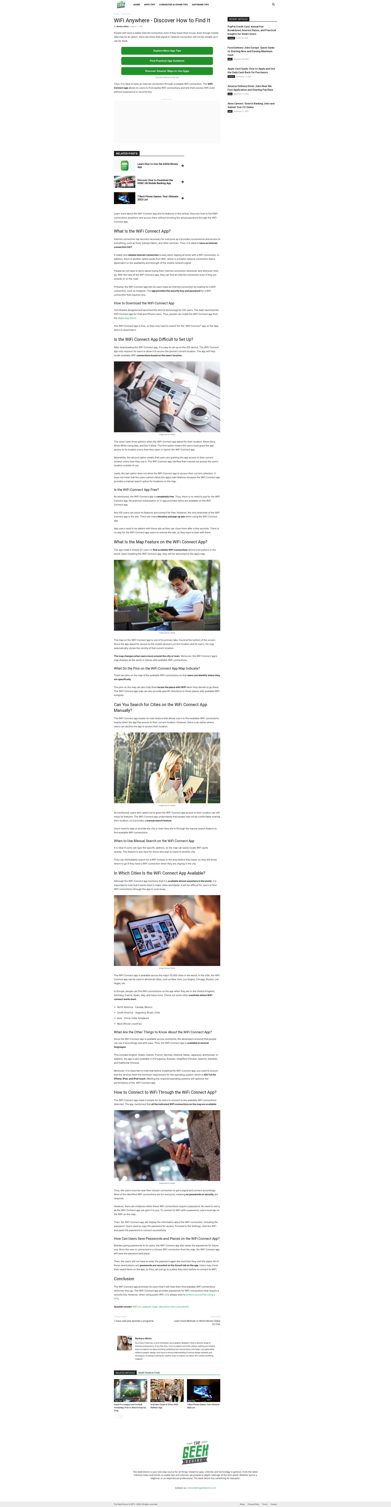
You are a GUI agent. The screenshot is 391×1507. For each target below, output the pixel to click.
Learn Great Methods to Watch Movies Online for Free (197, 1323)
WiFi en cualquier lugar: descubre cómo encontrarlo (161, 1306)
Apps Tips (149, 4)
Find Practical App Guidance (167, 60)
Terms (265, 1504)
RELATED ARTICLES (125, 1373)
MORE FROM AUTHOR (149, 1373)
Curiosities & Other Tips (173, 4)
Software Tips (200, 4)
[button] (273, 4)
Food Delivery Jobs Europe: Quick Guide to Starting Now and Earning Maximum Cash (251, 51)
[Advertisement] (167, 122)
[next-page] (121, 1417)
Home (136, 4)
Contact (273, 1504)
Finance (231, 38)
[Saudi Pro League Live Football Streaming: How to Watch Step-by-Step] (130, 1390)
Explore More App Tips (167, 50)
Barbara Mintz (123, 26)
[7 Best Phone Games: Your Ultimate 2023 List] (203, 1390)
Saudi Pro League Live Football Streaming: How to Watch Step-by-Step (130, 1407)
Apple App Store (127, 318)
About (242, 1504)
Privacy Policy (253, 1504)
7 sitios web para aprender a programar (134, 1321)
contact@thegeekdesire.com (201, 1487)
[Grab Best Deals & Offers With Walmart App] (167, 1390)
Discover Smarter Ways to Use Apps (167, 71)
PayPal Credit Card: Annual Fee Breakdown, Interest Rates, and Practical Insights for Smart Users (252, 30)
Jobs (230, 59)
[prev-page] (116, 1417)
